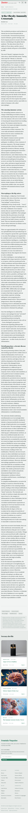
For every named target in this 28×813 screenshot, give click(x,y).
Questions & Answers (6, 795)
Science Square (18, 773)
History (16, 793)
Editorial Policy (11, 808)
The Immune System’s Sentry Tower (13, 720)
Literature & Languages (20, 795)
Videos (2, 780)
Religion (3, 790)
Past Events (4, 775)
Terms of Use (4, 808)
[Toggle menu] (25, 2)
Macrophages (5, 613)
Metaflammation (13, 613)
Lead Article (4, 788)
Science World (18, 775)
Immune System (15, 611)
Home (2, 7)
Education (17, 790)
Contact (17, 808)
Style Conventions (13, 810)
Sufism (2, 793)
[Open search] (19, 2)
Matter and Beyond (19, 777)
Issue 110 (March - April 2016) (19, 12)
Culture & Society (19, 788)
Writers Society (4, 810)
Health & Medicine (6, 611)
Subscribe (4, 759)
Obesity (20, 613)
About (2, 773)
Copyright (22, 808)
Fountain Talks (4, 777)
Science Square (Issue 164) (10, 691)
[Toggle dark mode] (22, 2)
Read (23, 665)
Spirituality (3, 798)
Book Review (18, 798)
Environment (18, 780)
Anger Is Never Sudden (10, 661)
